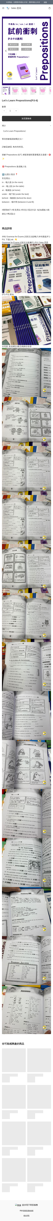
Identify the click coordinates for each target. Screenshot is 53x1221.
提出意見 (26, 1215)
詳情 (45, 2)
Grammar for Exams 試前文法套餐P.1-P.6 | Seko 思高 (25, 242)
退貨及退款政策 (28, 1211)
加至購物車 (26, 118)
